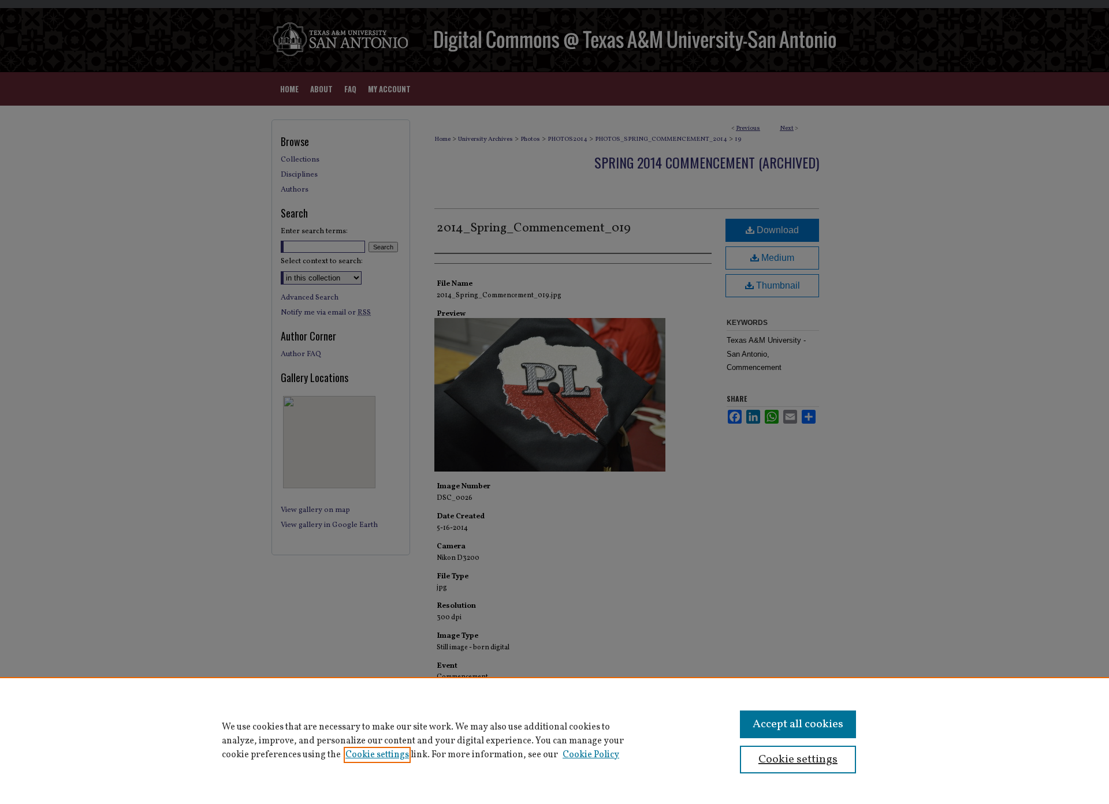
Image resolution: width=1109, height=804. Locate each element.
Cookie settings (377, 755)
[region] (554, 740)
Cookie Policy (591, 755)
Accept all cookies (798, 724)
